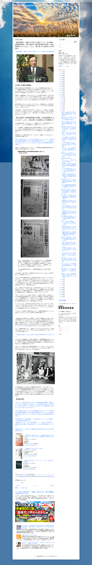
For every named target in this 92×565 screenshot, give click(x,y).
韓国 (26, 476)
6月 (62, 108)
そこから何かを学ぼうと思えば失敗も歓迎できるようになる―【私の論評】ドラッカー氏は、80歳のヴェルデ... (68, 254)
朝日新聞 (49, 476)
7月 (62, 106)
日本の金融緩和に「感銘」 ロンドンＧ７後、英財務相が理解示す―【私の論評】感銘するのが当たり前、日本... (68, 218)
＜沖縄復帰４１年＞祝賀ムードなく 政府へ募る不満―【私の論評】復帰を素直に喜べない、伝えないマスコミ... (69, 202)
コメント (62, 330)
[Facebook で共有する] (32, 474)
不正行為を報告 (62, 300)
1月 (62, 285)
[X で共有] (31, 474)
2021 (61, 81)
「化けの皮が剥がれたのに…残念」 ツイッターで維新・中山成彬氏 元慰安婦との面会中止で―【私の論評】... (69, 144)
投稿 (61, 328)
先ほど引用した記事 (21, 325)
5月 (62, 110)
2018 (61, 86)
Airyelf (44, 556)
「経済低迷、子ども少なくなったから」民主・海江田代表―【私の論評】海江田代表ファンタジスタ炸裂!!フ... (68, 249)
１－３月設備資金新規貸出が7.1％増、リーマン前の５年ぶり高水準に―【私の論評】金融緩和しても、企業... (68, 170)
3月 (62, 281)
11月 (62, 99)
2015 (61, 92)
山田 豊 (62, 52)
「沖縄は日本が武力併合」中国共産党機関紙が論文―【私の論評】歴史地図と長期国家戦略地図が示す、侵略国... (68, 233)
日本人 (52, 476)
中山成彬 (45, 476)
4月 (62, 279)
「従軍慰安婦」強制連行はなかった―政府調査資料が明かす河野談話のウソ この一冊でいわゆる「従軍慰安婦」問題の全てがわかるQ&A (39, 436)
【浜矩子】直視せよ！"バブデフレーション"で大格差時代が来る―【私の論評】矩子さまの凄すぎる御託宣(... (68, 207)
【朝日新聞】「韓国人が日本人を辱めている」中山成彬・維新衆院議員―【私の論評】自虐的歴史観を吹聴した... (68, 165)
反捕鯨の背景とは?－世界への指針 (29, 535)
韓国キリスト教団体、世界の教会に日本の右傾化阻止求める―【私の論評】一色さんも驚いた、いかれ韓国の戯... (68, 114)
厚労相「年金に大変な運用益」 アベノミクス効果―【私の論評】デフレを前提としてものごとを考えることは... (68, 223)
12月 (62, 97)
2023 (61, 77)
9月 (62, 103)
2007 (61, 296)
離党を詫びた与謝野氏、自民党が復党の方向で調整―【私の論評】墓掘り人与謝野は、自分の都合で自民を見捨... (68, 191)
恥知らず (41, 476)
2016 (61, 90)
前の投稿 (52, 485)
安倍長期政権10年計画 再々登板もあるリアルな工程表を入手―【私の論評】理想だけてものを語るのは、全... (68, 228)
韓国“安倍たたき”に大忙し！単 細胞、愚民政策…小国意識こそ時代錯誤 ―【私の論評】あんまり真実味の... (68, 260)
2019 (61, 84)
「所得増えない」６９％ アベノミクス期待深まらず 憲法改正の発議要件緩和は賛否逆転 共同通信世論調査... (68, 212)
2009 (61, 293)
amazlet (30, 439)
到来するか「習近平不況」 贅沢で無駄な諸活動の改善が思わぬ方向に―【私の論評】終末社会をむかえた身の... (68, 238)
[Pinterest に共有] (33, 474)
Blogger (55, 556)
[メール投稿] (26, 474)
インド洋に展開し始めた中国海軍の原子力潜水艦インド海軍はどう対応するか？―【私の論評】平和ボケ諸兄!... (68, 139)
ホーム (34, 485)
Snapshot (61, 316)
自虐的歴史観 (33, 476)
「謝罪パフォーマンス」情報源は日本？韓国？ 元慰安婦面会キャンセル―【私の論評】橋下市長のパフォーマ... (68, 149)
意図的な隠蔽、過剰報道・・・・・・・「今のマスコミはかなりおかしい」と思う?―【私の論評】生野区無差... (69, 160)
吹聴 (38, 476)
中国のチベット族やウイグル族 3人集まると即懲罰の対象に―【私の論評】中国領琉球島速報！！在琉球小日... (69, 123)
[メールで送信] (28, 474)
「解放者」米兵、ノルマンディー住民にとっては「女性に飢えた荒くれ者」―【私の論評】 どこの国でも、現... (68, 133)
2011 (61, 289)
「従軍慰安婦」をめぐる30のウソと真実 (33, 448)
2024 (61, 75)
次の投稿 (17, 485)
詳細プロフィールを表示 (64, 66)
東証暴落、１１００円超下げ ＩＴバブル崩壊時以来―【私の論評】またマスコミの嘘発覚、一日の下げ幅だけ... (68, 154)
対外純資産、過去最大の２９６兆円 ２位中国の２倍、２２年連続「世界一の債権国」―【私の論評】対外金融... (69, 128)
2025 (61, 73)
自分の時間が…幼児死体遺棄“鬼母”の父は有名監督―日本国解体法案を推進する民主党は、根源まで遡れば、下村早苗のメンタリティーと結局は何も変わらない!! (38, 527)
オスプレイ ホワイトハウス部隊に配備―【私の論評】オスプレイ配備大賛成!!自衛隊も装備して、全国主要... (69, 265)
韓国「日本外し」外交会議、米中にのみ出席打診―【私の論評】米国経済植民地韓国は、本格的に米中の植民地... (68, 196)
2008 (61, 294)
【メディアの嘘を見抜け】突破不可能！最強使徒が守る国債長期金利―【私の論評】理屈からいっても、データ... (68, 186)
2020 (61, 83)
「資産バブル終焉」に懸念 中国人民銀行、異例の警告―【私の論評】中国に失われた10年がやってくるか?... (68, 244)
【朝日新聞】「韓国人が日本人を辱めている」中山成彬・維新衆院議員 (34, 51)
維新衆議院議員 (22, 476)
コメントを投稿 (20, 482)
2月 (62, 283)
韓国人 (29, 476)
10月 (62, 101)
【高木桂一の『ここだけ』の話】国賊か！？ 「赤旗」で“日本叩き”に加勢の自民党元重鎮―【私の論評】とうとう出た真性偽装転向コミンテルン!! (34, 424)
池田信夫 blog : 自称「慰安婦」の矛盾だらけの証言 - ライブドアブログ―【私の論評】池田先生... (68, 118)
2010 (61, 291)
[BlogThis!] (29, 474)
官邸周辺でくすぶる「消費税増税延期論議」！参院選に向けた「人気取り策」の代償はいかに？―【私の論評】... (68, 275)
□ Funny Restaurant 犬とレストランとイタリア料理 (40, 5)
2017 (61, 88)
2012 (61, 287)
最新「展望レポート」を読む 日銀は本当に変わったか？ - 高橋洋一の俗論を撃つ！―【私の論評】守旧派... (68, 270)
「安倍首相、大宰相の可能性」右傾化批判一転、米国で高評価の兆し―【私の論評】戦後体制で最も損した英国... (68, 175)
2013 (61, 95)
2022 (61, 79)
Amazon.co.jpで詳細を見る (30, 445)
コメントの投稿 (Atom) (22, 487)
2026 (61, 71)
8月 (62, 104)
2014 (61, 94)
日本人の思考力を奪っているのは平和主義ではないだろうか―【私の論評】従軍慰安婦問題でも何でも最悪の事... (68, 181)
